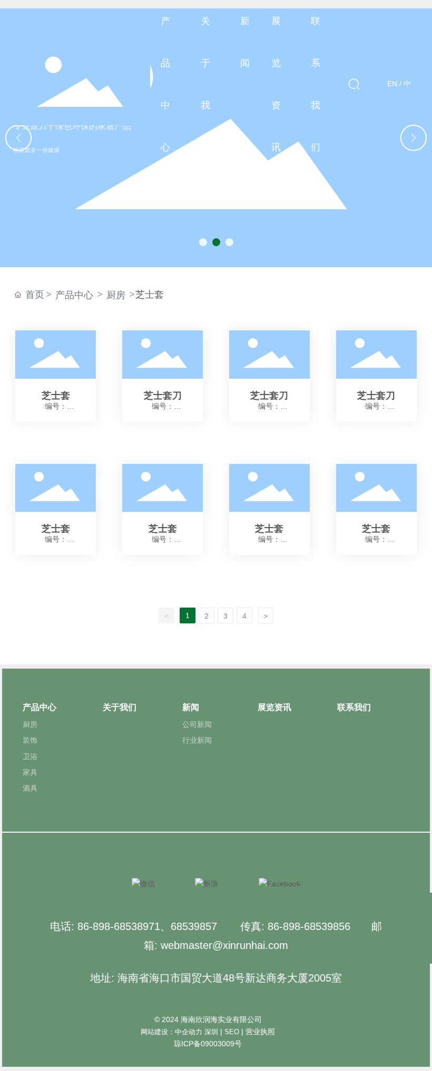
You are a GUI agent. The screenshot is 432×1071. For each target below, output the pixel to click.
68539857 (194, 926)
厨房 (115, 295)
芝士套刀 (162, 376)
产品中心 (74, 295)
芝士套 (55, 376)
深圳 (211, 1032)
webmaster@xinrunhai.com (224, 945)
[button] (203, 242)
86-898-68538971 (118, 926)
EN (392, 83)
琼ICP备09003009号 (208, 1043)
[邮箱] (420, 904)
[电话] (420, 928)
